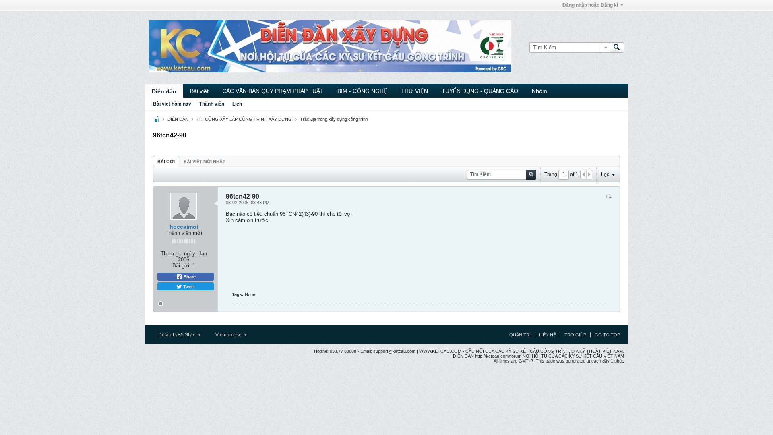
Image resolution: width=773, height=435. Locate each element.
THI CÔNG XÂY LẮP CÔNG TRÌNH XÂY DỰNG (244, 119)
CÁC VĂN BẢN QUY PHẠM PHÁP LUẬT (273, 91)
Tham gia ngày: (179, 254)
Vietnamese (229, 335)
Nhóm (539, 91)
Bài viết (199, 91)
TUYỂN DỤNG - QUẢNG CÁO (480, 91)
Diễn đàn (164, 91)
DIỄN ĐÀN (177, 119)
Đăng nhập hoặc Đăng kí (590, 5)
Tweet (188, 286)
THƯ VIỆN (414, 91)
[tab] (166, 161)
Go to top (607, 334)
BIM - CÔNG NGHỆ (362, 91)
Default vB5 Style (177, 335)
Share (189, 276)
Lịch (237, 104)
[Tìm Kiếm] (617, 47)
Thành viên (211, 104)
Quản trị (520, 334)
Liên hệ (547, 334)
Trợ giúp (575, 334)
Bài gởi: (181, 266)
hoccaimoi (183, 227)
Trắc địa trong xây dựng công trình (334, 119)
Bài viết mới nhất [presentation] (204, 161)
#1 (609, 196)
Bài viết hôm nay (172, 104)
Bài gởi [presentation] (166, 161)
